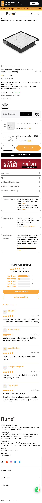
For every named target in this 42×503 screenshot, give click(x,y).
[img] (8, 316)
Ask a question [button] (21, 297)
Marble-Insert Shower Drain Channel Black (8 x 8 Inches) (19, 20)
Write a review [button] (21, 291)
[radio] (5, 105)
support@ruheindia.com (9, 450)
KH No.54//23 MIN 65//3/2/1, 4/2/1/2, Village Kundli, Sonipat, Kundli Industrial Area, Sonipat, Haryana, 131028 (20, 444)
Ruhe (7, 500)
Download (34, 3)
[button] (39, 13)
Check (26, 114)
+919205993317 (29, 227)
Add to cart (28, 148)
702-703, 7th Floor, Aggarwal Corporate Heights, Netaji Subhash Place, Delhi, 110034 (20, 428)
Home (3, 19)
